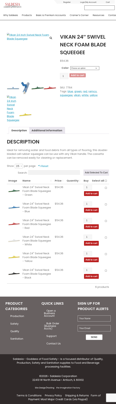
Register (67, 2)
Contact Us (53, 343)
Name (26, 180)
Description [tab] (19, 130)
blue (70, 91)
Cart (108, 2)
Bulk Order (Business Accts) (51, 326)
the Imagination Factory (68, 387)
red (85, 91)
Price (58, 180)
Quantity (73, 180)
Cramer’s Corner (79, 15)
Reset (44, 166)
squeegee (66, 95)
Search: (22, 172)
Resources (98, 15)
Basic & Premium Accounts (51, 15)
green (78, 91)
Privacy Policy (53, 395)
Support (51, 336)
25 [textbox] (17, 166)
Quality (14, 331)
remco (92, 91)
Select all (98, 180)
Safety (14, 323)
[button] (50, 38)
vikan (77, 95)
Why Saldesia (10, 15)
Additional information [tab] (47, 130)
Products (27, 15)
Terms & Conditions (29, 395)
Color (65, 68)
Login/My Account (88, 2)
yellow (94, 95)
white (85, 95)
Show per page (21, 166)
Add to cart (77, 75)
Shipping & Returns (77, 395)
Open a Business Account (50, 313)
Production (17, 316)
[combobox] (19, 166)
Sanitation (16, 338)
